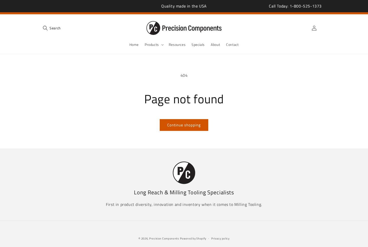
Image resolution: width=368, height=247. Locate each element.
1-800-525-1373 (306, 6)
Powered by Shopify (193, 238)
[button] (51, 28)
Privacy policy (220, 238)
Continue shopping (184, 125)
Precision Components (164, 238)
